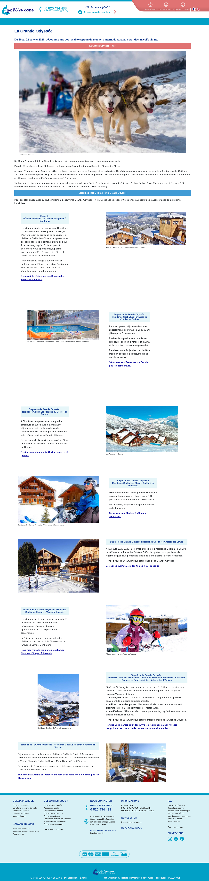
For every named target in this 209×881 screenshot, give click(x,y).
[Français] (194, 9)
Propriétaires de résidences (55, 821)
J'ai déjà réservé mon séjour (179, 811)
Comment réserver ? (21, 805)
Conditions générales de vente (25, 808)
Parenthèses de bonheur (53, 811)
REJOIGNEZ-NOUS (131, 827)
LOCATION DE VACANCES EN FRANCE (137, 811)
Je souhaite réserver (176, 808)
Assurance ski (18, 834)
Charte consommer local (53, 813)
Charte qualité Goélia (52, 816)
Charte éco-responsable (53, 824)
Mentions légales (19, 816)
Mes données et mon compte (179, 816)
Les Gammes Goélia (21, 813)
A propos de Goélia (51, 808)
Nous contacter (174, 821)
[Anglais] (199, 9)
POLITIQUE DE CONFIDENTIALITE (135, 808)
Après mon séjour (175, 819)
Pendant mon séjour (176, 813)
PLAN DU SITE (127, 805)
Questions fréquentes (176, 805)
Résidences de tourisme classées (57, 819)
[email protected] (94, 878)
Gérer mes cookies (175, 827)
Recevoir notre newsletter (131, 822)
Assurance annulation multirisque (26, 831)
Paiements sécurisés (21, 811)
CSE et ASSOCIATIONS (53, 830)
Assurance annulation (21, 829)
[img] (170, 839)
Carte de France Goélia (53, 805)
